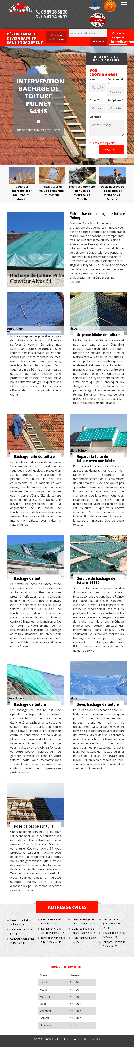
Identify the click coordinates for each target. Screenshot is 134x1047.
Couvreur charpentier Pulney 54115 (22, 940)
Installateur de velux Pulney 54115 (52, 921)
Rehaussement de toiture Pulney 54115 (52, 930)
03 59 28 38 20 (54, 12)
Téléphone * (115, 100)
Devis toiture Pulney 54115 (21, 931)
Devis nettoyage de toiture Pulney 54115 (83, 921)
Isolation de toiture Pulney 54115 (21, 922)
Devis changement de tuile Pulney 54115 (53, 940)
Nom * (93, 79)
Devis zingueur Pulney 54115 (84, 940)
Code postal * (115, 81)
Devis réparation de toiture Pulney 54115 (83, 930)
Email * (94, 100)
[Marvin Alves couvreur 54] (20, 15)
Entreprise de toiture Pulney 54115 (113, 944)
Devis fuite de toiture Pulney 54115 (114, 935)
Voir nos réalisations (56, 37)
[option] (41, 182)
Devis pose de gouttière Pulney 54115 (111, 923)
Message (95, 116)
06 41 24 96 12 (54, 17)
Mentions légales (89, 1039)
